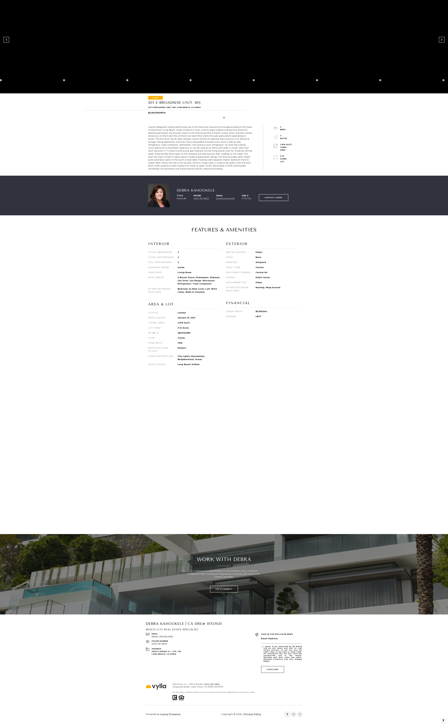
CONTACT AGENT (273, 198)
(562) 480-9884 (212, 684)
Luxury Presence (170, 714)
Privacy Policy (252, 714)
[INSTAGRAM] (293, 714)
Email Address (269, 638)
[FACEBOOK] (287, 714)
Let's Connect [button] (224, 589)
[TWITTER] (300, 714)
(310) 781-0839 (201, 198)
